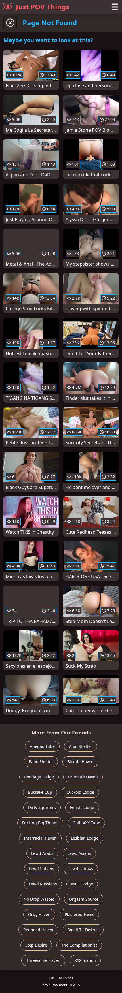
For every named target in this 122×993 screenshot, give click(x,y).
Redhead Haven (38, 929)
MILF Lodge (82, 884)
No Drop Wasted (39, 899)
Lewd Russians (43, 884)
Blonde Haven (80, 761)
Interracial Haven (40, 838)
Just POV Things (42, 6)
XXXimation (85, 960)
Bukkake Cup (40, 792)
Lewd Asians (79, 853)
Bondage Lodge (39, 777)
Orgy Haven (39, 914)
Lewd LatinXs (80, 868)
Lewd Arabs (42, 853)
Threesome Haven (43, 960)
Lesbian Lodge (84, 838)
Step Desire (36, 945)
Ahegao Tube (42, 746)
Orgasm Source (83, 899)
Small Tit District (83, 929)
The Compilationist (79, 945)
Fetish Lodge (82, 807)
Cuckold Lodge (80, 792)
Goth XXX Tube (86, 822)
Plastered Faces (79, 914)
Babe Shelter (41, 761)
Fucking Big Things (40, 822)
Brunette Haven (83, 777)
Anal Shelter (80, 746)
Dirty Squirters (42, 807)
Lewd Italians (41, 868)
